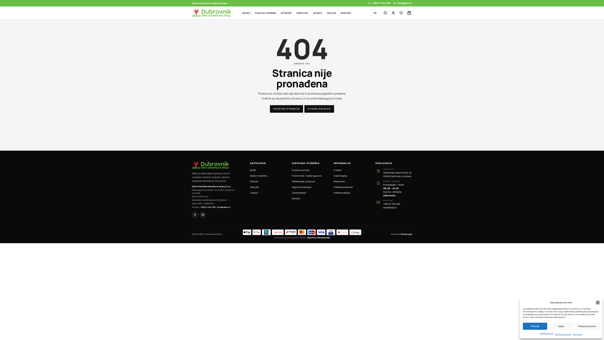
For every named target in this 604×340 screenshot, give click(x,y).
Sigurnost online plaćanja (318, 237)
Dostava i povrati (300, 170)
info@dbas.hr (223, 207)
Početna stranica (286, 108)
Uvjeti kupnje (340, 175)
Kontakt (296, 198)
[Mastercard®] (302, 232)
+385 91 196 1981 (208, 207)
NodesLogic (406, 234)
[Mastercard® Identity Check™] (342, 232)
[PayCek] (290, 232)
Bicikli (253, 170)
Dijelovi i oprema (258, 175)
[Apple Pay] (247, 232)
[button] (597, 302)
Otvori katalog (319, 108)
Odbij (561, 326)
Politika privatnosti (563, 334)
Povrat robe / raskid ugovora (307, 175)
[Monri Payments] (355, 232)
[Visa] (321, 232)
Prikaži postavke (587, 326)
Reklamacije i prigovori (303, 181)
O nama (337, 170)
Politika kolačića (547, 333)
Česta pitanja (299, 192)
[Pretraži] (385, 13)
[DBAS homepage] (211, 13)
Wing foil (254, 187)
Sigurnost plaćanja (301, 187)
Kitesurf (254, 181)
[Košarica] (409, 13)
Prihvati (535, 326)
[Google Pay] (256, 232)
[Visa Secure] (331, 232)
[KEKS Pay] (266, 232)
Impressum (577, 334)
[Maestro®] (311, 232)
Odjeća (254, 192)
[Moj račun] (393, 13)
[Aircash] (278, 232)
